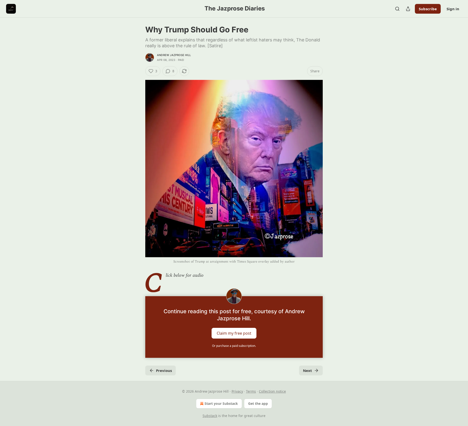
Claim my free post (234, 333)
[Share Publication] (408, 9)
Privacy (237, 391)
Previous (164, 370)
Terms (251, 391)
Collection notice (272, 391)
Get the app (258, 403)
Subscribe (428, 8)
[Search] (397, 9)
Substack (210, 415)
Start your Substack (221, 403)
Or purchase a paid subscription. (234, 346)
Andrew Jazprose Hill (174, 55)
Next (307, 370)
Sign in (453, 8)
